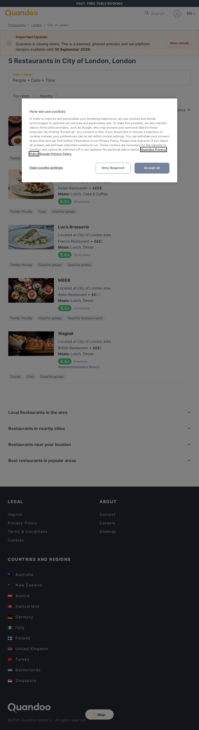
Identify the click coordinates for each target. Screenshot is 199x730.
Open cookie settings (46, 167)
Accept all (152, 168)
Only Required (113, 168)
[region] (99, 140)
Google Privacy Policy (56, 154)
